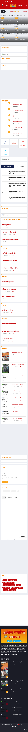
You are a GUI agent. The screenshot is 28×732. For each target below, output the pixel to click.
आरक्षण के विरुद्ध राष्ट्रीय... (8, 281)
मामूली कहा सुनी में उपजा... (17, 714)
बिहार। (20, 587)
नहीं (5, 475)
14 (21, 413)
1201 (14, 284)
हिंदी (7, 6)
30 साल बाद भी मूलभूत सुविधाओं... (18, 364)
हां (4, 473)
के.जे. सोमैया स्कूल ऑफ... (18, 121)
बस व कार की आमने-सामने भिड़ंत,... (10, 331)
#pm (19, 585)
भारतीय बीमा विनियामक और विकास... (11, 239)
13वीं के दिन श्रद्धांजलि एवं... (9, 253)
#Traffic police (13, 580)
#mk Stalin (7, 587)
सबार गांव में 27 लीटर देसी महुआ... (18, 398)
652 (13, 270)
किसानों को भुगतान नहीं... (17, 133)
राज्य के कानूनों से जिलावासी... (17, 701)
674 (12, 298)
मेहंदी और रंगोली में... (16, 411)
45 (21, 407)
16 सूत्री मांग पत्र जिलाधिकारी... (10, 260)
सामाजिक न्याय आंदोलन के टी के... (10, 268)
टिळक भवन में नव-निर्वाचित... (17, 127)
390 (14, 234)
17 (21, 420)
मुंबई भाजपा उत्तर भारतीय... (18, 115)
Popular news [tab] (20, 166)
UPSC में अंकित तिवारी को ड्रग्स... (17, 391)
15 (20, 366)
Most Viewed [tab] (7, 166)
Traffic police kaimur (9, 582)
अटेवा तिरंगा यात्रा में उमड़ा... (17, 384)
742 (13, 291)
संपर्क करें (25, 729)
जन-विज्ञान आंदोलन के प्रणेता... (18, 352)
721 (13, 255)
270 (13, 241)
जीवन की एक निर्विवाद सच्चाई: (9, 232)
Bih (5, 580)
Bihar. (14, 587)
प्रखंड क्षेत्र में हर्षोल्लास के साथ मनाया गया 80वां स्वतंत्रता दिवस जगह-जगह (17, 198)
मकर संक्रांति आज (6, 224)
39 (20, 400)
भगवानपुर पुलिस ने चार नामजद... (18, 404)
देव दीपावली (13, 590)
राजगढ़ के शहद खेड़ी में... (8, 338)
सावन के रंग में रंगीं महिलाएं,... (17, 418)
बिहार (6, 590)
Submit (5, 481)
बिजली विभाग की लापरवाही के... (9, 324)
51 (20, 393)
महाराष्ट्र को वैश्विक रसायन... (17, 110)
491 (13, 227)
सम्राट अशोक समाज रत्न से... (9, 296)
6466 (12, 326)
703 (12, 262)
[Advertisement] (14, 85)
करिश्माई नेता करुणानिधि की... (9, 289)
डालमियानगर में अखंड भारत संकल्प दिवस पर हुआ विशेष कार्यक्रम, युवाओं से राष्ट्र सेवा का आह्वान (17, 185)
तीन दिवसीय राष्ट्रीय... (7, 310)
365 (12, 312)
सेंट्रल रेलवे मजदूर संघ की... (18, 104)
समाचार (20, 6)
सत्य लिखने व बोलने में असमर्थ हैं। (10, 478)
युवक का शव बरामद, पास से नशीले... (17, 376)
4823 (12, 340)
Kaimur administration (9, 585)
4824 (14, 333)
